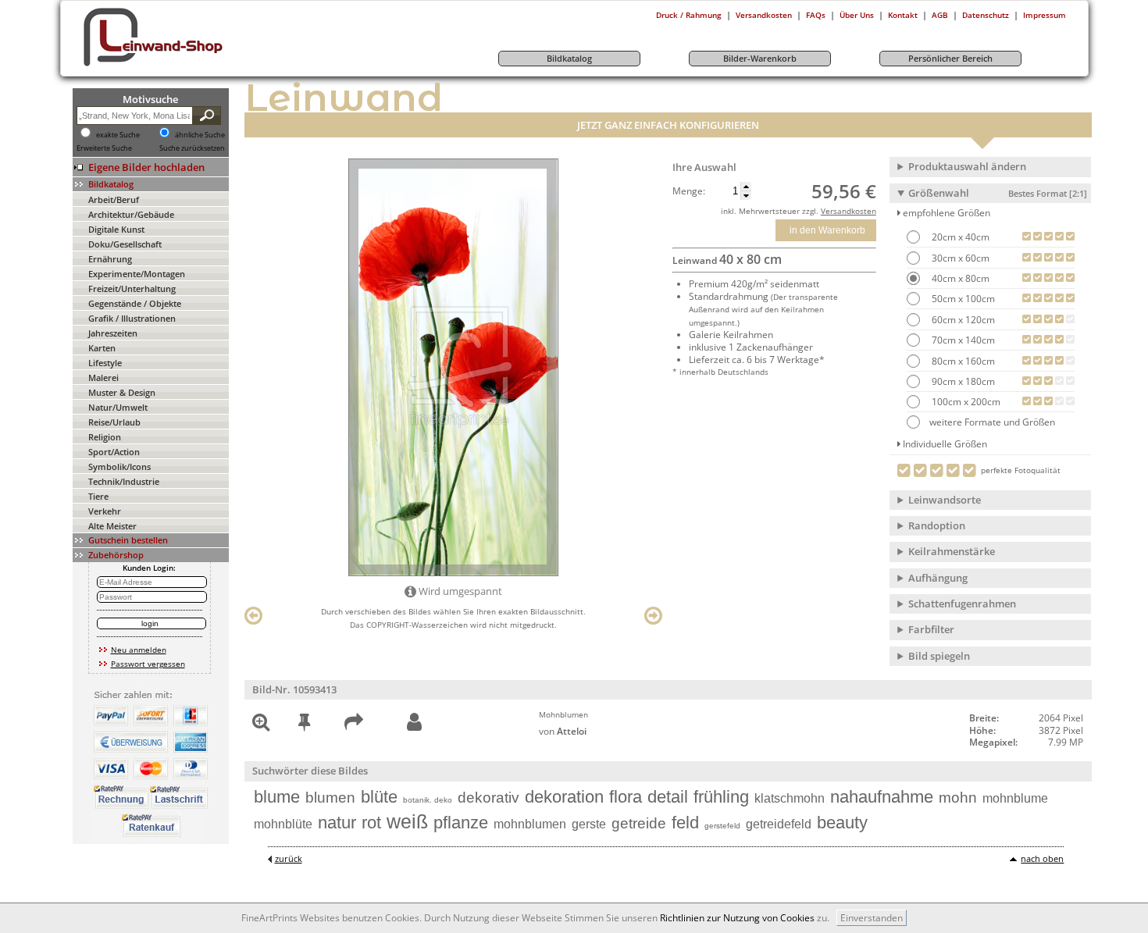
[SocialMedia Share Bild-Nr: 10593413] (353, 725)
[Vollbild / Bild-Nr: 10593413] (260, 725)
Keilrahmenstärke (951, 551)
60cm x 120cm (962, 319)
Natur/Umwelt (118, 407)
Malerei (103, 377)
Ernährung (110, 259)
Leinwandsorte (944, 500)
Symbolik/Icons (119, 466)
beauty (842, 822)
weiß (407, 821)
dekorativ (488, 797)
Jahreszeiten (112, 333)
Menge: (688, 191)
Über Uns (857, 14)
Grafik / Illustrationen (132, 318)
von (562, 731)
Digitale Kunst (116, 229)
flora (625, 797)
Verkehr (104, 511)
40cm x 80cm (959, 278)
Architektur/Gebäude (131, 214)
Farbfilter (931, 629)
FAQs (815, 14)
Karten (102, 348)
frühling (721, 797)
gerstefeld (722, 825)
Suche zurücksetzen (192, 148)
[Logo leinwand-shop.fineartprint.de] (182, 65)
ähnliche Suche (200, 135)
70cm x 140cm (962, 340)
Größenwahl (997, 193)
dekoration (564, 797)
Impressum (1044, 14)
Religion (104, 437)
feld (685, 822)
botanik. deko (427, 800)
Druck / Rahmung (689, 14)
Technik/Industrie (123, 481)
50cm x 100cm (962, 298)
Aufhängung (938, 578)
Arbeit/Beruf (113, 199)
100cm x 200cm (964, 401)
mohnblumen (530, 824)
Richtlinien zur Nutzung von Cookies (737, 917)
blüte (379, 797)
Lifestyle (105, 363)
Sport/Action (114, 452)
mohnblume (1015, 798)
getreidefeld (778, 824)
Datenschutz (985, 14)
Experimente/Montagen (136, 274)
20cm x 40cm (959, 237)
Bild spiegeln (939, 656)
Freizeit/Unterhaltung (132, 288)
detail (667, 797)
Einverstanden (871, 917)
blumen (330, 797)
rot (371, 822)
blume (277, 797)
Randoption (936, 525)
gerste (589, 824)
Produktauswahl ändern (967, 166)
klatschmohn (789, 798)
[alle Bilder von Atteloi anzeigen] (414, 722)
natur (337, 822)
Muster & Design (121, 392)
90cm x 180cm (962, 381)
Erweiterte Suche (104, 148)
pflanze (460, 822)
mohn (958, 797)
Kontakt (903, 14)
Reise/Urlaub (114, 422)
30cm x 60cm (959, 258)
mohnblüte (283, 824)
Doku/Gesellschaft (125, 244)
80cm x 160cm (962, 361)
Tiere (98, 496)
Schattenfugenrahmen (962, 603)
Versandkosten (764, 14)
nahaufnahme (881, 797)
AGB (940, 14)
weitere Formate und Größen (992, 422)
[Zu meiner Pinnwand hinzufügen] (304, 725)
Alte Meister (112, 526)
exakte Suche (118, 135)
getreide (638, 823)
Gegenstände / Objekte (134, 303)
